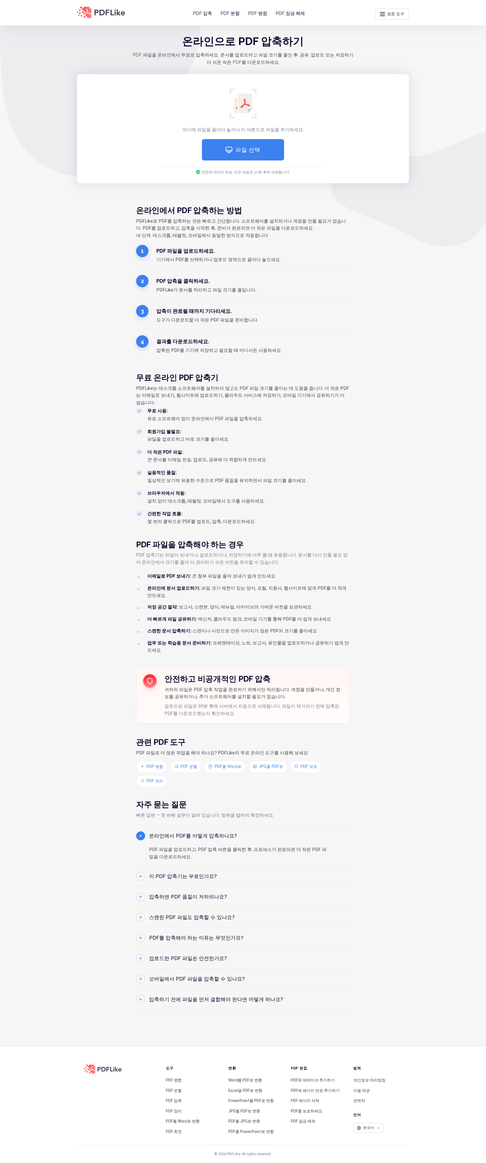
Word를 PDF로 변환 (245, 1080)
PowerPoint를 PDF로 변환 (251, 1100)
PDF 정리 (155, 781)
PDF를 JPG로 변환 (244, 1121)
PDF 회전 (174, 1131)
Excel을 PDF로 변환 (245, 1090)
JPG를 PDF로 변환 (244, 1111)
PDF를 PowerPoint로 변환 (251, 1131)
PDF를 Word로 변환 (183, 1121)
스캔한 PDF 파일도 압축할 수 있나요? (192, 917)
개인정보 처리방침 (369, 1080)
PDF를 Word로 (228, 766)
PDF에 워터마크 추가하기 (313, 1080)
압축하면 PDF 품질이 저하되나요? (188, 897)
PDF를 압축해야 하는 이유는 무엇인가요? (196, 938)
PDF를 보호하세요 (306, 1111)
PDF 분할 (230, 13)
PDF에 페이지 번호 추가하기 (315, 1090)
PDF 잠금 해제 (290, 13)
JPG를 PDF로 (271, 766)
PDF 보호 (309, 766)
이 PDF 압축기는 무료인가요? (183, 876)
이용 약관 (361, 1090)
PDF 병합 (257, 13)
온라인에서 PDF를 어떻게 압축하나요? (193, 836)
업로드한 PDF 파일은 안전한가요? (188, 958)
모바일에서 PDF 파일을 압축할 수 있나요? (197, 979)
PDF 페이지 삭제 (305, 1100)
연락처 (359, 1100)
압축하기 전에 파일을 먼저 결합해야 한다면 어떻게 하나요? (216, 999)
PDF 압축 (202, 13)
